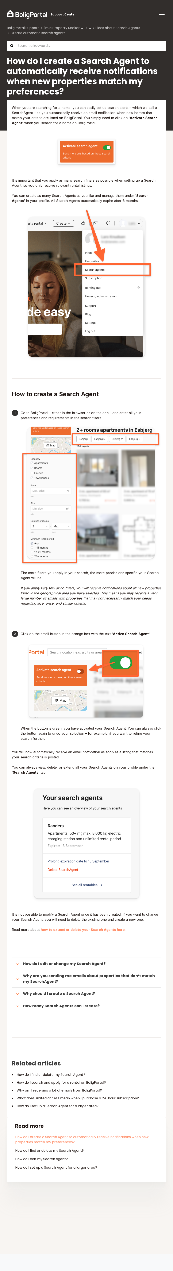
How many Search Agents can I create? (61, 1005)
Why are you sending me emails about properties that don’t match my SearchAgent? (89, 978)
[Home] (27, 14)
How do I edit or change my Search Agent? (65, 963)
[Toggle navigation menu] (161, 14)
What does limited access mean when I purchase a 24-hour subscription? (78, 1098)
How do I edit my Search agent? (41, 1159)
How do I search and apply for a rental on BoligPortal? (61, 1082)
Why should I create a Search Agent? (59, 993)
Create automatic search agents (38, 33)
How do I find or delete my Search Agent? (51, 1074)
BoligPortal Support (23, 27)
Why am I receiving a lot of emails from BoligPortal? (59, 1090)
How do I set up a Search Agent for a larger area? (58, 1106)
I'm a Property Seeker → (64, 27)
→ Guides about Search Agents (114, 27)
